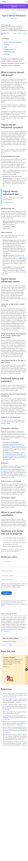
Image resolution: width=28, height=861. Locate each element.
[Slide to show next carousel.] (26, 669)
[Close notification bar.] (25, 5)
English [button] (14, 18)
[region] (14, 670)
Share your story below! (6, 561)
